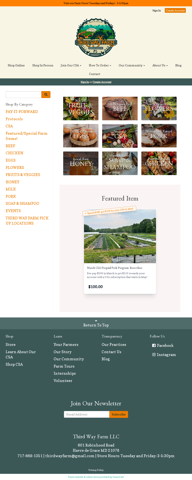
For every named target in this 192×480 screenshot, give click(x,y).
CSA (9, 126)
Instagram (166, 354)
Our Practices (114, 344)
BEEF (10, 146)
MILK (11, 189)
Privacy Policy (96, 470)
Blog (178, 65)
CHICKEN (14, 153)
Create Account (175, 10)
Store (11, 344)
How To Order (99, 65)
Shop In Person (42, 65)
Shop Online (16, 65)
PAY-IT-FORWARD (22, 111)
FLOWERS (15, 167)
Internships (65, 373)
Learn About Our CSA (21, 355)
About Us (159, 65)
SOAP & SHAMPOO (22, 203)
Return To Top (96, 325)
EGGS (11, 160)
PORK (11, 196)
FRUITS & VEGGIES (23, 174)
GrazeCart (118, 477)
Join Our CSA (70, 65)
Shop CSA (14, 364)
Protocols (14, 119)
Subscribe (119, 414)
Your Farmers (66, 344)
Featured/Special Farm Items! (27, 136)
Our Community (131, 65)
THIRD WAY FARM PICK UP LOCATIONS (27, 221)
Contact (94, 74)
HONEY (12, 182)
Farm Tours (64, 366)
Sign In (156, 10)
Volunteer (63, 380)
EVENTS (13, 211)
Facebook (165, 345)
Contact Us (111, 352)
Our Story (63, 352)
